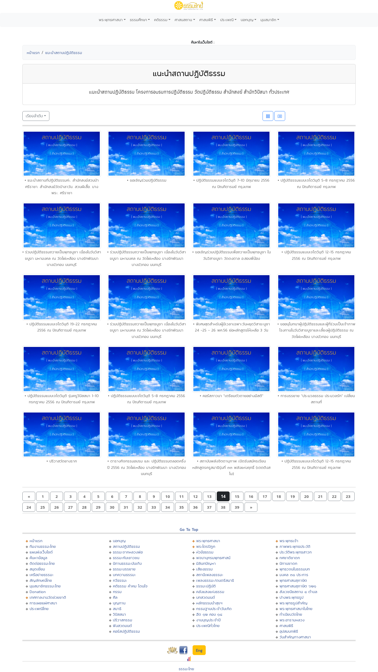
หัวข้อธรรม (204, 552)
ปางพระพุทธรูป (291, 597)
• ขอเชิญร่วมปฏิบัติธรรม (146, 180)
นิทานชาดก (288, 563)
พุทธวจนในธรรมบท (295, 569)
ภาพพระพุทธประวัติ (295, 546)
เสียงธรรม (204, 569)
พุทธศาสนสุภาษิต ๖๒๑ (298, 586)
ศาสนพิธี (206, 19)
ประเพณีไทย (39, 608)
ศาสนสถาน (183, 19)
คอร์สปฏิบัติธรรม (126, 631)
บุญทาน (119, 603)
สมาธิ (117, 608)
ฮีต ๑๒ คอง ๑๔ (209, 614)
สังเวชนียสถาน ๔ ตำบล (298, 591)
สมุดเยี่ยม (37, 569)
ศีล (115, 597)
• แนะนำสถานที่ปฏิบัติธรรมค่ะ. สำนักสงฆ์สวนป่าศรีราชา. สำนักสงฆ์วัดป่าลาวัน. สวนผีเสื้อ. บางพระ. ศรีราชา (62, 186)
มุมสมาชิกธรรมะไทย (45, 586)
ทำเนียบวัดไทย (291, 614)
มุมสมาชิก (268, 19)
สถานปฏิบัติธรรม (126, 546)
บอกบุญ (247, 19)
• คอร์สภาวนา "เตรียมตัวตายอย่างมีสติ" (231, 395)
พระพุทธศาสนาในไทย (296, 608)
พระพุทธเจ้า (289, 540)
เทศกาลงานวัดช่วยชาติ (48, 597)
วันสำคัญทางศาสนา (295, 637)
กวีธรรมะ (120, 580)
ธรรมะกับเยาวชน (126, 557)
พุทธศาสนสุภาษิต (293, 580)
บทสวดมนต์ (205, 597)
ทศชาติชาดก (290, 557)
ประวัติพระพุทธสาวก (296, 552)
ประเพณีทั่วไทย (208, 625)
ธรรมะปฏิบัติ (206, 586)
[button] (28, 496)
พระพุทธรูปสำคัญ (294, 603)
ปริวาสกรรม (122, 620)
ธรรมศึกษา (138, 19)
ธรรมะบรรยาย (124, 569)
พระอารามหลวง (292, 620)
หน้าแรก (33, 52)
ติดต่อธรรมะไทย (42, 563)
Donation (38, 591)
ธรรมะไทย (186, 668)
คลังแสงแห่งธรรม (210, 591)
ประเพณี (226, 19)
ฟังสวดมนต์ (122, 625)
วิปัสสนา (119, 614)
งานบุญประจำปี (208, 620)
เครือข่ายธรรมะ (41, 574)
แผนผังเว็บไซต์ (41, 552)
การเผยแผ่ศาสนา (43, 603)
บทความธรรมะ (124, 574)
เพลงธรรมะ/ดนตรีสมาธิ (215, 580)
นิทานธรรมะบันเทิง (127, 563)
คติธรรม (160, 19)
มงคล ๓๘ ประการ (294, 574)
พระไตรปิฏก (205, 546)
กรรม (117, 591)
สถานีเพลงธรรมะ (209, 574)
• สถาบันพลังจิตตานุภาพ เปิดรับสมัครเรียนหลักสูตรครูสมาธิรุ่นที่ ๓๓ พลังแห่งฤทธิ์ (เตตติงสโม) (231, 467)
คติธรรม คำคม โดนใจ (130, 586)
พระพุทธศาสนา (111, 19)
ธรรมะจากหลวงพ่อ (128, 552)
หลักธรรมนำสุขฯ (209, 603)
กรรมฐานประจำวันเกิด (214, 608)
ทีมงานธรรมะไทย (43, 546)
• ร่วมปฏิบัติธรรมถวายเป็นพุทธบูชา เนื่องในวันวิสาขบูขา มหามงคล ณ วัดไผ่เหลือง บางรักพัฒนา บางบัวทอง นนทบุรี (61, 258)
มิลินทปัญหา (206, 563)
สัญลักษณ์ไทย (41, 580)
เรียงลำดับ (34, 116)
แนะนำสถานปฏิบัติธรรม (63, 52)
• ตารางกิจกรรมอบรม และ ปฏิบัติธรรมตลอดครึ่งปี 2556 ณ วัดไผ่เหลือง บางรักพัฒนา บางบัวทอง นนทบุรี (146, 467)
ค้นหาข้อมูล (38, 557)
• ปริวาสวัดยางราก (62, 461)
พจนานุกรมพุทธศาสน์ (213, 557)
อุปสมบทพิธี (289, 631)
